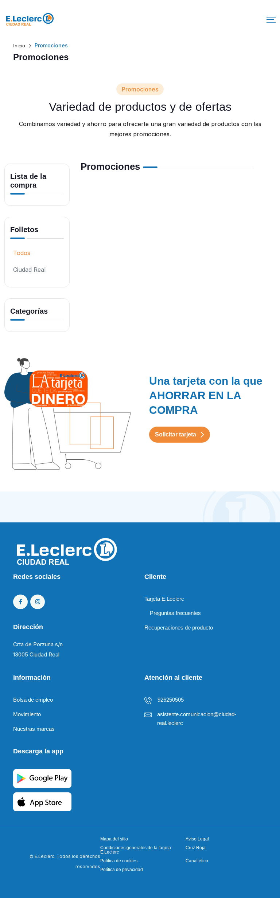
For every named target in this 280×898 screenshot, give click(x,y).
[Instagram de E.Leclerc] (37, 602)
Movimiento (27, 714)
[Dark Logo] (29, 19)
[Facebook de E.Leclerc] (20, 602)
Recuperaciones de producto (178, 627)
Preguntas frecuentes (175, 613)
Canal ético (197, 861)
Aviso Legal (197, 839)
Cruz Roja (196, 848)
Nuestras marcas (34, 729)
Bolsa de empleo (33, 700)
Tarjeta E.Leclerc (164, 599)
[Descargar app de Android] (42, 778)
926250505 (171, 700)
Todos (21, 252)
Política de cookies (118, 861)
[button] (271, 20)
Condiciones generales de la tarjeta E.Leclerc (135, 850)
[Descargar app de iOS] (42, 801)
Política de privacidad (121, 869)
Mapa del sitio (114, 839)
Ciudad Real (29, 269)
